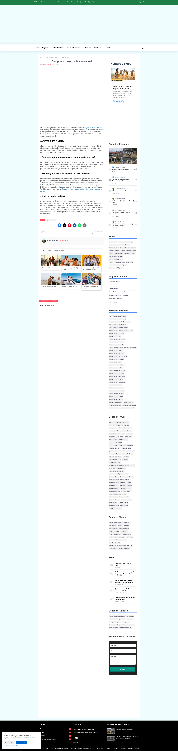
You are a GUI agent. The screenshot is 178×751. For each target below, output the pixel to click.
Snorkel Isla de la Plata (114, 462)
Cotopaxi (122, 422)
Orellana (122, 436)
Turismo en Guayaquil (114, 491)
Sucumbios (132, 465)
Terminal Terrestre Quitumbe (116, 353)
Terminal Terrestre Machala (116, 347)
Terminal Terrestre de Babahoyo (117, 365)
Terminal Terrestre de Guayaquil (117, 376)
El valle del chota (113, 425)
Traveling (125, 474)
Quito (129, 448)
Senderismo (98, 48)
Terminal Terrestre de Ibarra (116, 379)
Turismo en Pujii (113, 502)
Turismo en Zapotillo (114, 505)
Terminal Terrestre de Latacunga (117, 382)
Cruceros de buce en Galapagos (117, 250)
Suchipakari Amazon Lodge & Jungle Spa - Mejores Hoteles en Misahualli (121, 214)
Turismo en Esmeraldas (126, 485)
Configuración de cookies (11, 745)
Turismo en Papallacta (126, 500)
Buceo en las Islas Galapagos (125, 242)
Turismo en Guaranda (125, 488)
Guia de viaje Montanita (129, 624)
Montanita (126, 525)
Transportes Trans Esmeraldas (127, 408)
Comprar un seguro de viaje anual (70, 268)
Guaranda (120, 425)
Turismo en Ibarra (113, 494)
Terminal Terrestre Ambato (125, 330)
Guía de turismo (45, 2)
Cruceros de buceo (131, 250)
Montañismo (57, 2)
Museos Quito (129, 433)
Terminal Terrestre (113, 330)
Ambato (111, 422)
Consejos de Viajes (119, 245)
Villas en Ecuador (113, 508)
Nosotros (130, 748)
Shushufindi (125, 459)
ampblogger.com (99, 748)
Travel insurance (113, 302)
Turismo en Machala (124, 497)
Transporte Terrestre (128, 402)
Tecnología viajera (90, 2)
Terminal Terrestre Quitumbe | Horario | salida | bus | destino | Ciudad (121, 181)
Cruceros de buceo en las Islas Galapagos (120, 253)
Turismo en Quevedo (123, 502)
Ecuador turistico (113, 265)
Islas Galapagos (122, 265)
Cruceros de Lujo (76, 2)
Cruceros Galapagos (114, 247)
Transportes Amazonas (115, 405)
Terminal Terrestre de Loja (115, 385)
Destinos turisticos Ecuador (116, 259)
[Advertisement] (89, 25)
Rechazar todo (9, 742)
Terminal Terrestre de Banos (116, 368)
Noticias (76, 742)
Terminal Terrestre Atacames (116, 333)
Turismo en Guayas (126, 491)
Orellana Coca (128, 436)
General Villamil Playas (125, 522)
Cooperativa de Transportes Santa (117, 324)
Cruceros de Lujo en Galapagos (128, 247)
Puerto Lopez (121, 537)
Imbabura (120, 428)
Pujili (116, 448)
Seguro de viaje (113, 288)
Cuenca (111, 256)
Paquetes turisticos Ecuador (120, 439)
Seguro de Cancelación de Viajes (90, 287)
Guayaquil (126, 425)
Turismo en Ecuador (114, 485)
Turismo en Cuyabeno (125, 482)
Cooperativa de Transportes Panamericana (120, 322)
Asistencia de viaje (114, 281)
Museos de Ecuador (114, 436)
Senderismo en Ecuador (115, 459)
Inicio (35, 2)
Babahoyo (55, 735)
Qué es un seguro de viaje (69, 286)
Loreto (125, 431)
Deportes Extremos (73, 48)
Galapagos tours (126, 622)
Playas (129, 534)
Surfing (110, 468)
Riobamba (126, 454)
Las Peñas (120, 525)
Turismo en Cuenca (114, 482)
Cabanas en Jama (78, 729)
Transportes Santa (113, 408)
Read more (117, 101)
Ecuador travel (129, 262)
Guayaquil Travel (113, 428)
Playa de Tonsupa (113, 534)
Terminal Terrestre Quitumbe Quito (118, 356)
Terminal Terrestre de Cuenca (116, 373)
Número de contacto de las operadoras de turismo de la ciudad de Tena (124, 582)
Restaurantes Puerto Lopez (116, 454)
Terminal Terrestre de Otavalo (116, 393)
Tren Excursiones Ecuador (127, 477)
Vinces (120, 508)
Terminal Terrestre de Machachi (117, 390)
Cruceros (88, 48)
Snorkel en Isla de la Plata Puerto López (119, 465)
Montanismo (122, 627)
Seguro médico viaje (48, 268)
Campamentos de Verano (91, 732)
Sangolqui (111, 456)
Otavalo (111, 439)
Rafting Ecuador (121, 451)
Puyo (119, 448)
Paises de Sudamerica (115, 285)
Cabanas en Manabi (89, 729)
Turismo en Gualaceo (114, 488)
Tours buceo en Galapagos (115, 268)
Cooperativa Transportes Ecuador (117, 316)
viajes (101, 130)
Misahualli (115, 627)
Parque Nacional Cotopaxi (115, 442)
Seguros (45, 48)
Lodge (121, 431)
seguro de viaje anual (91, 128)
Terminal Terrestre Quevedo (116, 350)
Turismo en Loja (122, 494)
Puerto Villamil (129, 537)
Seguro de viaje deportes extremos (118, 295)
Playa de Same (124, 531)
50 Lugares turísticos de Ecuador (121, 191)
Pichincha (111, 448)
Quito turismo (112, 451)
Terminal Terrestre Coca (115, 336)
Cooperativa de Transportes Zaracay (118, 327)
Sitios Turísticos (58, 48)
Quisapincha (124, 448)
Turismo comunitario (114, 479)
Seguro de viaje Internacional (117, 292)
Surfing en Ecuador (118, 468)
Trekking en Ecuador (114, 477)
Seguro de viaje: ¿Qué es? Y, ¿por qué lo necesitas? (91, 268)
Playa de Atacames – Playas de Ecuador (122, 87)
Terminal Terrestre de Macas (116, 388)
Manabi (123, 433)
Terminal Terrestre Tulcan (115, 362)
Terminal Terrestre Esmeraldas (117, 339)
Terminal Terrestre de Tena (116, 399)
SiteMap (137, 748)
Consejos (111, 245)
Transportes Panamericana (129, 405)
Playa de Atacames (124, 528)
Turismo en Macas (113, 497)
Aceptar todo (21, 742)
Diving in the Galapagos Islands (117, 262)
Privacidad (115, 748)
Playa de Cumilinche (114, 531)
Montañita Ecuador (114, 528)
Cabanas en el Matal (79, 732)
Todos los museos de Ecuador (117, 471)
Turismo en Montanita (114, 500)
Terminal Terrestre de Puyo (116, 396)
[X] (143, 2)
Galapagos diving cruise (115, 622)
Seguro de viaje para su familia (73, 189)
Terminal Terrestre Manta (130, 347)
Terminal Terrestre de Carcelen (117, 370)
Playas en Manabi (113, 537)
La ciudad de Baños (114, 431)
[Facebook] (140, 2)
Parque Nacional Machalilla (116, 445)
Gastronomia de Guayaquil (115, 624)
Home (37, 48)
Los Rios (129, 431)
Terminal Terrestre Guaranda (116, 342)
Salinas (131, 454)
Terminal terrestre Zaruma (115, 402)
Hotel (66, 2)
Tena (124, 468)
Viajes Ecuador (124, 505)
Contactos (123, 748)
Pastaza (130, 445)
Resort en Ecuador (130, 451)
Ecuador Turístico (47, 64)
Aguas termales (113, 242)
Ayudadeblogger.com (82, 748)
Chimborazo (116, 422)
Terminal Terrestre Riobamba (120, 169)
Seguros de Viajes (48, 57)
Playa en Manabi (122, 534)
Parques (125, 445)
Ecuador (108, 48)
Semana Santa (118, 456)
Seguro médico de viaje (49, 286)
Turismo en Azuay (124, 479)
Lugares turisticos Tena (115, 433)
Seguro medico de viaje (115, 298)
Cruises (133, 253)
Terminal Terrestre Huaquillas (116, 345)
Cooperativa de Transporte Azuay (117, 319)
